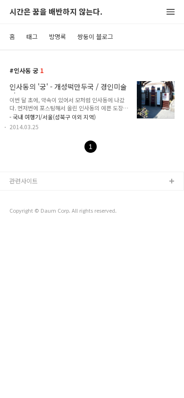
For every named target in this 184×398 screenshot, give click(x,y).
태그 (32, 36)
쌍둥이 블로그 (95, 36)
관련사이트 (23, 180)
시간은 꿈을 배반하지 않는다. (55, 12)
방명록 (57, 36)
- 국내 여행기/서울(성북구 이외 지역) (52, 117)
